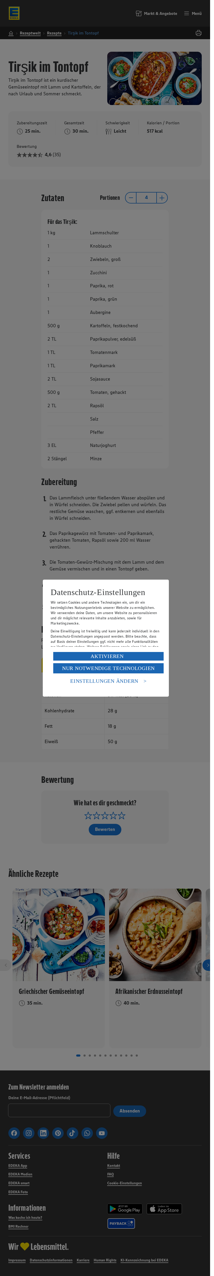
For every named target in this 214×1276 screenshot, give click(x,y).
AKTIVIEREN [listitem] (107, 656)
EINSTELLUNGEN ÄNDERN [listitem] (104, 681)
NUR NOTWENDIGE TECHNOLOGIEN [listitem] (108, 668)
